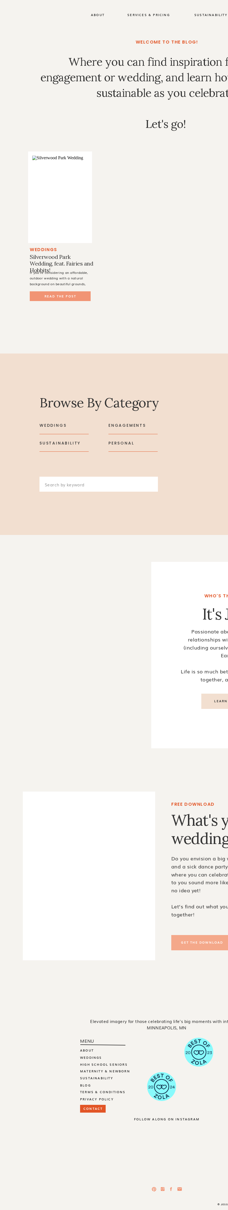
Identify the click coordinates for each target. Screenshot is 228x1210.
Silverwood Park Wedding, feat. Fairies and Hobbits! (61, 263)
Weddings (43, 249)
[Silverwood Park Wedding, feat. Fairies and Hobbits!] (60, 197)
